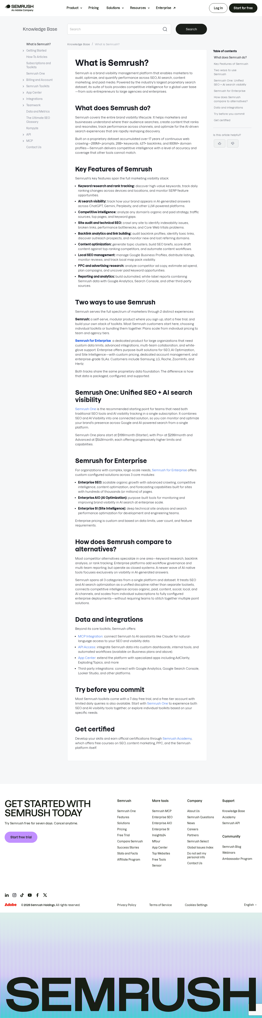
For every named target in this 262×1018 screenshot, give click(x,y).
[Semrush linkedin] (7, 895)
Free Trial (123, 835)
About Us (193, 811)
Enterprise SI (160, 829)
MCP (29, 140)
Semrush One (35, 73)
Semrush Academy (177, 738)
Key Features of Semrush (231, 63)
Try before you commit (229, 113)
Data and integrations (228, 107)
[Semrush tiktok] (22, 895)
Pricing (93, 8)
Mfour (156, 841)
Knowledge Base (40, 29)
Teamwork (33, 105)
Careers (192, 829)
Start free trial (21, 837)
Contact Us (33, 147)
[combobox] (113, 29)
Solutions (113, 8)
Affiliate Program (128, 859)
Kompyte (32, 128)
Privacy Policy (126, 905)
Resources (138, 8)
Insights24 (159, 835)
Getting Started (36, 50)
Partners (193, 835)
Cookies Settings (196, 905)
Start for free (243, 8)
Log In (218, 8)
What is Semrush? (38, 44)
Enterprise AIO (162, 823)
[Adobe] (10, 904)
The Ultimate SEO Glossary (38, 119)
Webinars (228, 852)
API (28, 134)
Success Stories (128, 847)
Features (123, 817)
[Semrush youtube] (30, 895)
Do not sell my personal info (196, 855)
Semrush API (231, 823)
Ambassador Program (237, 858)
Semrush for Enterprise (169, 470)
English (249, 904)
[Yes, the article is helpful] (219, 143)
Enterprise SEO (162, 817)
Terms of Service (160, 905)
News (191, 823)
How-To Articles (36, 56)
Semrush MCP (161, 811)
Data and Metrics (38, 111)
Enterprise (163, 8)
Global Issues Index (200, 847)
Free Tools (159, 859)
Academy (229, 817)
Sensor (157, 865)
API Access (86, 647)
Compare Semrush (130, 841)
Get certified (222, 120)
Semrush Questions (200, 817)
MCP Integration (90, 636)
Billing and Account (39, 79)
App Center (34, 92)
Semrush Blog (231, 846)
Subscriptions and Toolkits (38, 65)
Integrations (34, 98)
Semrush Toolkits (37, 86)
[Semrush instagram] (14, 895)
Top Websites (161, 853)
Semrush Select (198, 841)
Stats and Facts (127, 853)
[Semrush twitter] (45, 895)
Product (72, 8)
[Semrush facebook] (37, 895)
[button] (232, 143)
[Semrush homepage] (19, 8)
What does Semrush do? (230, 57)
